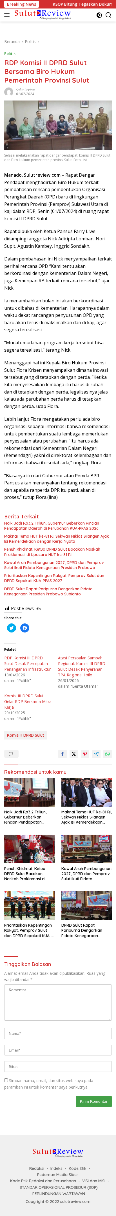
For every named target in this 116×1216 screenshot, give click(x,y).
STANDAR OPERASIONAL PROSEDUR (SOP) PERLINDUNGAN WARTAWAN (59, 1190)
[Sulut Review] (42, 15)
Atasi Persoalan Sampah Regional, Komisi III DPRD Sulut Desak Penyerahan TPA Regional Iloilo (81, 666)
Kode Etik (77, 1168)
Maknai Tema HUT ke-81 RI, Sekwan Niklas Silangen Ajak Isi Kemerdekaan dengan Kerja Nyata (56, 539)
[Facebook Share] (62, 754)
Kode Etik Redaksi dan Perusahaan (43, 1180)
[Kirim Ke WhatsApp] (107, 754)
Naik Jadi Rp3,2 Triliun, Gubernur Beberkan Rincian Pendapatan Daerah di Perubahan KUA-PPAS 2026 (51, 526)
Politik (9, 53)
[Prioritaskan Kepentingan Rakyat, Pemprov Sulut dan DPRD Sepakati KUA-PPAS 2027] (29, 905)
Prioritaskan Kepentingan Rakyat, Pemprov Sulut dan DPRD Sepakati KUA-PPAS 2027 (54, 578)
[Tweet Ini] (74, 754)
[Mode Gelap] (99, 15)
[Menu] (8, 15)
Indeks (56, 1168)
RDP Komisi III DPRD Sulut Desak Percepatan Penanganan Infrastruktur (27, 663)
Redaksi (36, 1168)
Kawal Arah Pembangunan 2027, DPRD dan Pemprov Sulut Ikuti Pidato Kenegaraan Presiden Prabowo (54, 565)
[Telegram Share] (96, 754)
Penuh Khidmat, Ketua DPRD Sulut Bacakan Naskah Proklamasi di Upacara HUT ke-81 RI (52, 552)
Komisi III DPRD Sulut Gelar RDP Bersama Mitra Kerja (28, 701)
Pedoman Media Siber (57, 1174)
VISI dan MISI (93, 1180)
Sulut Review (25, 89)
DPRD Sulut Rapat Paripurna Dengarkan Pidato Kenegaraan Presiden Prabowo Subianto (48, 591)
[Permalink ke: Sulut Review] (8, 91)
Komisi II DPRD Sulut (25, 735)
